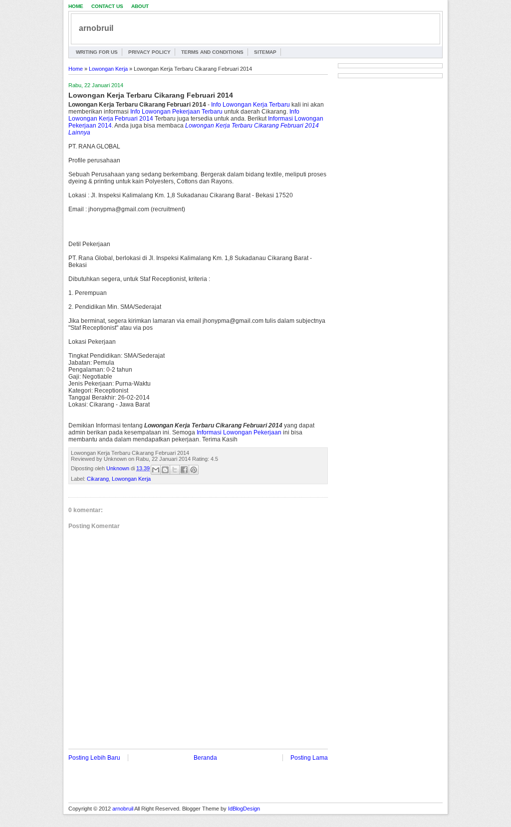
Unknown (118, 468)
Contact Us (107, 6)
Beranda (205, 757)
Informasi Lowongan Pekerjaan (239, 432)
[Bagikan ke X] (175, 470)
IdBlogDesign (244, 809)
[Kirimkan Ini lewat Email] (156, 470)
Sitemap (265, 52)
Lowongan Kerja (108, 69)
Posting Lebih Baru (94, 757)
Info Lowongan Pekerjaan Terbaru (176, 111)
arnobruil (96, 28)
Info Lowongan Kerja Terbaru (250, 104)
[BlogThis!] (165, 470)
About (140, 6)
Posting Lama (309, 757)
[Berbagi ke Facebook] (184, 470)
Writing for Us (97, 52)
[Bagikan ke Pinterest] (194, 470)
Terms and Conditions (212, 52)
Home (75, 6)
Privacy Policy (149, 52)
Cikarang (98, 479)
